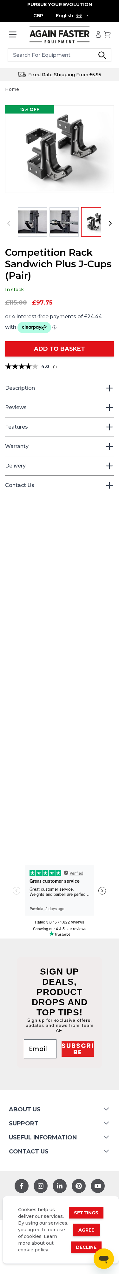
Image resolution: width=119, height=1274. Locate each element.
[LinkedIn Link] (60, 1186)
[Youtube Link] (98, 1186)
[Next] (110, 223)
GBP (38, 15)
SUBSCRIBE (78, 1049)
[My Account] (98, 34)
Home (12, 89)
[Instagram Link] (41, 1186)
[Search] (102, 55)
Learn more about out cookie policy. (37, 1243)
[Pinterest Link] (79, 1186)
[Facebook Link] (22, 1186)
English (64, 15)
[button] (59, 149)
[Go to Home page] (59, 34)
